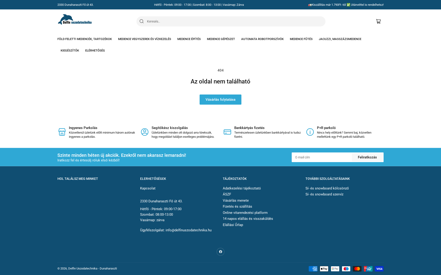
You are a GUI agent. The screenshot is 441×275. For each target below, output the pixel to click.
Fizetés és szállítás (237, 206)
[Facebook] (220, 251)
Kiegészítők (70, 50)
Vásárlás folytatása (220, 99)
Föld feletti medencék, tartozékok (84, 39)
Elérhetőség (95, 50)
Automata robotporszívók (262, 39)
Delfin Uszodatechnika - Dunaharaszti (92, 268)
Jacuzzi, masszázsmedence (340, 39)
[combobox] (236, 21)
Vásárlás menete (236, 200)
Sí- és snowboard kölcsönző (327, 188)
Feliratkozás (367, 157)
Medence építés (189, 39)
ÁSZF (227, 194)
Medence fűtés (301, 39)
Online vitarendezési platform (245, 213)
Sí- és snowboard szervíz (324, 194)
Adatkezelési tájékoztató (242, 188)
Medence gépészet (221, 39)
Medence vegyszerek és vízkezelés (144, 39)
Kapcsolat (147, 188)
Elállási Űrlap (233, 225)
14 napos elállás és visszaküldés (248, 219)
